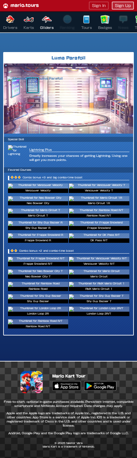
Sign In (99, 5)
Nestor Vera (74, 443)
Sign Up (123, 5)
